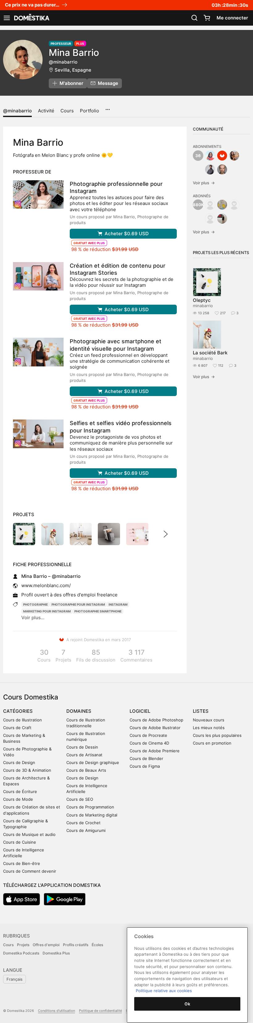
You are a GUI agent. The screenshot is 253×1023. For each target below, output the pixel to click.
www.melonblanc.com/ (46, 585)
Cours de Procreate (148, 735)
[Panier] (207, 18)
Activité (46, 111)
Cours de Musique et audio (29, 834)
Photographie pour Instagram (78, 604)
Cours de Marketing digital (91, 814)
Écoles (97, 944)
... (107, 107)
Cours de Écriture (20, 791)
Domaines (78, 711)
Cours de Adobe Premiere (155, 750)
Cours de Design (19, 762)
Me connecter (232, 18)
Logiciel (140, 711)
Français (14, 979)
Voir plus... (32, 617)
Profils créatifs (75, 944)
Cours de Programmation (90, 806)
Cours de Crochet (83, 822)
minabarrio (203, 305)
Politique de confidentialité (100, 1010)
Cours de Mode (18, 799)
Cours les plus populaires (217, 735)
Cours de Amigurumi (86, 830)
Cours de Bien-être (21, 863)
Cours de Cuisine (19, 842)
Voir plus (204, 182)
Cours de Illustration (22, 719)
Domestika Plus (56, 953)
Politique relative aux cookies (164, 990)
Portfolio (89, 111)
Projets (23, 944)
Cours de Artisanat (84, 754)
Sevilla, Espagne (73, 70)
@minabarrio (17, 111)
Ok (187, 1003)
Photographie (35, 604)
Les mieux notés (209, 727)
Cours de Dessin (82, 747)
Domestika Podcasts (21, 953)
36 (198, 155)
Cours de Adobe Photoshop (156, 719)
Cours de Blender (146, 758)
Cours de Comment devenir (29, 871)
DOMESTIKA (31, 18)
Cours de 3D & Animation (27, 770)
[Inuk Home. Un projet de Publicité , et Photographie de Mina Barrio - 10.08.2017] (81, 534)
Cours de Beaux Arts (86, 770)
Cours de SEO (79, 799)
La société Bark (210, 353)
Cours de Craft (17, 727)
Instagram (118, 604)
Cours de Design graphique (92, 762)
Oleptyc (202, 300)
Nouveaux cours (208, 719)
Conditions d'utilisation (56, 1010)
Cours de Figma (145, 766)
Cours (67, 111)
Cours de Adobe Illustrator (155, 727)
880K (198, 204)
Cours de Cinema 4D (149, 743)
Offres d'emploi (46, 944)
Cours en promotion (212, 743)
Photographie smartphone (98, 611)
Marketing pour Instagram (47, 611)
